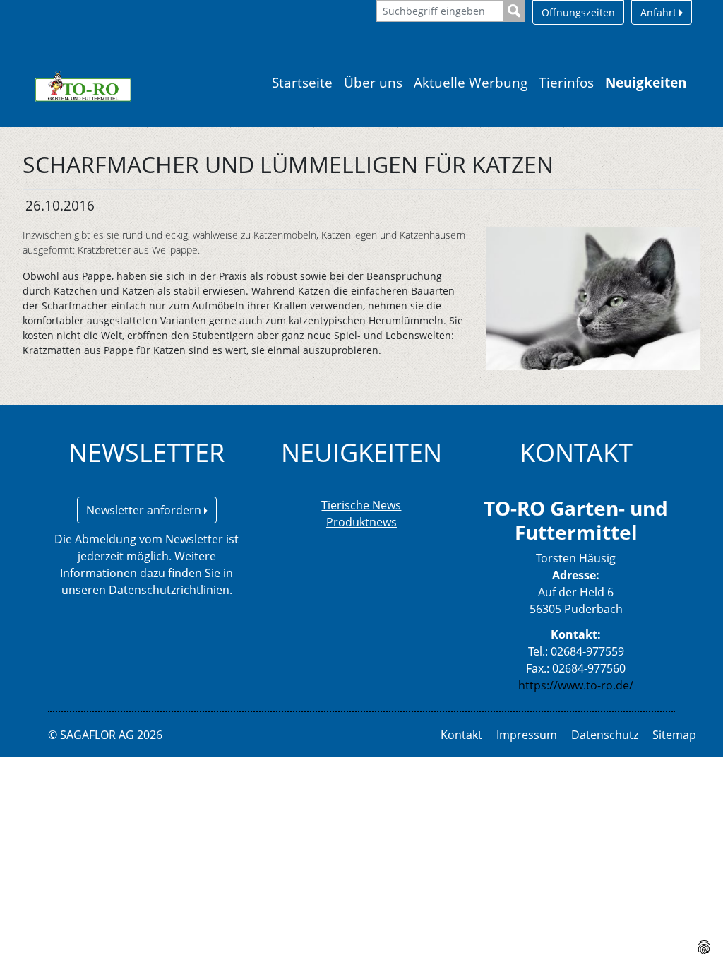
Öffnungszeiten (578, 12)
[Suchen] (514, 11)
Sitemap (674, 734)
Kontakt (461, 734)
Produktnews (361, 522)
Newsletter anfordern (145, 510)
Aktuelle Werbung (470, 82)
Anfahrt (659, 12)
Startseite (302, 82)
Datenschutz (604, 734)
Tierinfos (566, 82)
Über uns (373, 82)
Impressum (526, 734)
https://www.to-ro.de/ (575, 685)
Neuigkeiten (645, 82)
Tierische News (361, 505)
